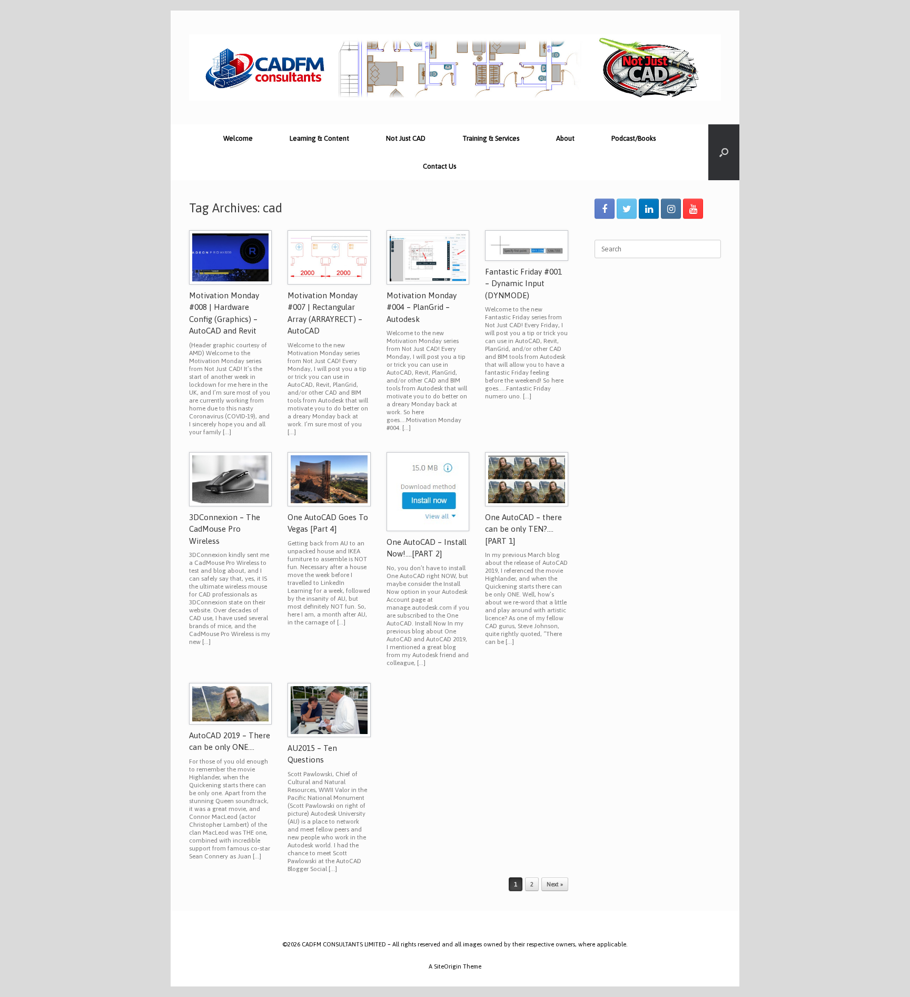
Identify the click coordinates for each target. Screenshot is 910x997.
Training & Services (490, 138)
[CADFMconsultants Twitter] (627, 209)
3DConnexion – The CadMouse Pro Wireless (224, 529)
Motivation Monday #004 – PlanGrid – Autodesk (422, 307)
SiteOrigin (447, 966)
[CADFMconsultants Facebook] (605, 209)
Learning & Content (319, 138)
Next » (555, 884)
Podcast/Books (633, 138)
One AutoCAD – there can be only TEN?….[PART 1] (523, 529)
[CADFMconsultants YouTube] (693, 209)
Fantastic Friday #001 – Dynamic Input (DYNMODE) (523, 283)
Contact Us (439, 166)
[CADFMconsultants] (455, 67)
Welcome (238, 138)
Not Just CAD (406, 138)
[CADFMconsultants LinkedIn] (649, 209)
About (565, 138)
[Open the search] (723, 152)
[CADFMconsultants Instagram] (671, 209)
